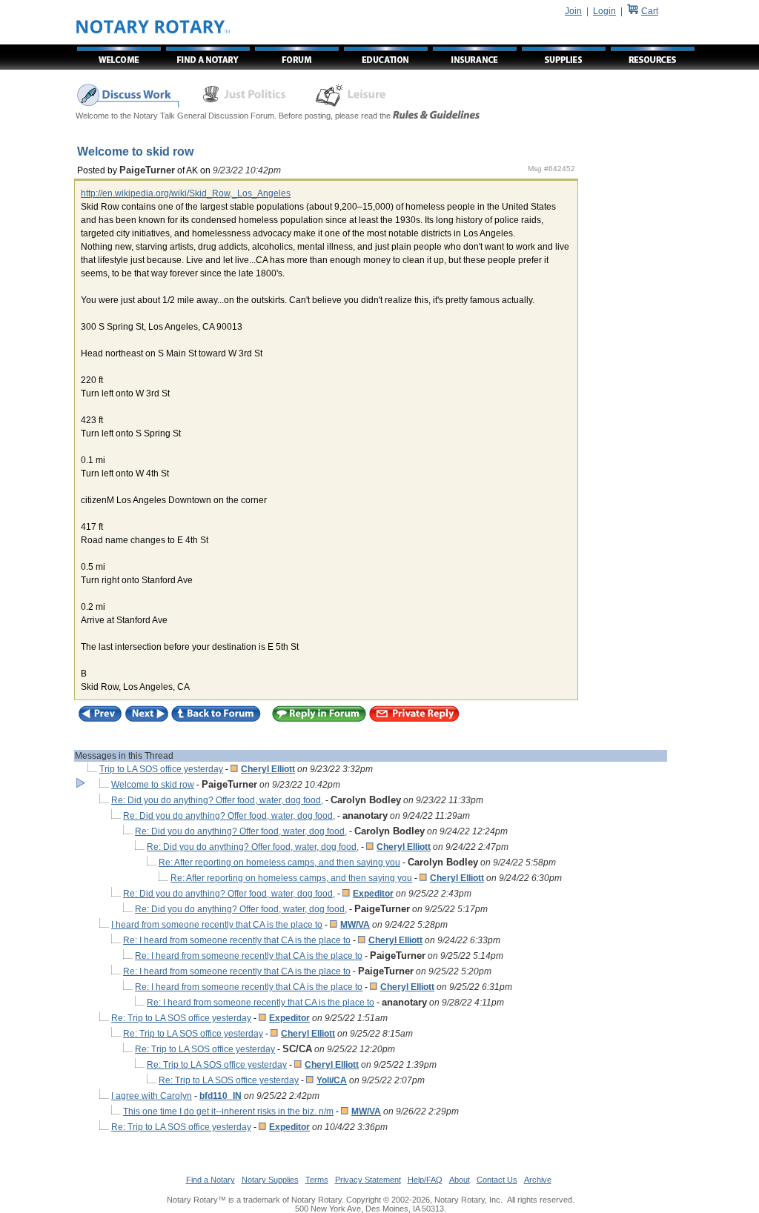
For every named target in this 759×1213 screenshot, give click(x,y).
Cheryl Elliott (268, 769)
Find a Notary (210, 1179)
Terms (316, 1179)
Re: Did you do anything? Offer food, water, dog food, (217, 800)
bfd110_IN (220, 1096)
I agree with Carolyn (151, 1096)
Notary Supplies (270, 1179)
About (459, 1179)
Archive (537, 1179)
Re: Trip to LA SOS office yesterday (181, 1018)
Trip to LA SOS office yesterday (161, 769)
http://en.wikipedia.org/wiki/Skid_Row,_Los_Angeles (186, 193)
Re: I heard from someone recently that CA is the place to (237, 940)
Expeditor (373, 893)
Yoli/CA (331, 1080)
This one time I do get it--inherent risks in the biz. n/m (228, 1111)
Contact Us (497, 1179)
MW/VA (355, 925)
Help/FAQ (425, 1179)
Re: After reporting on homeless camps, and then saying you (279, 862)
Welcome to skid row (152, 785)
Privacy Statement (368, 1179)
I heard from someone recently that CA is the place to (216, 925)
